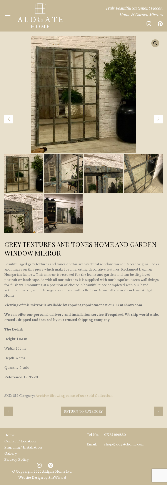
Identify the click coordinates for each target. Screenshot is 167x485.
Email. (92, 444)
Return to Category (83, 411)
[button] (155, 43)
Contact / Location (20, 441)
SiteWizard (57, 478)
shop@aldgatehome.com (124, 444)
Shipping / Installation (23, 447)
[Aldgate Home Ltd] (40, 15)
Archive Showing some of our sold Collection (74, 396)
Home (9, 435)
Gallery (10, 453)
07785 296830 (115, 435)
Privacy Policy (16, 459)
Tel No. (93, 435)
